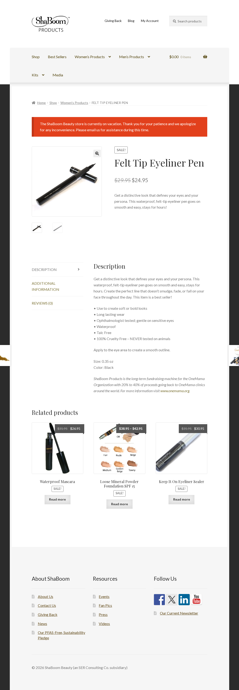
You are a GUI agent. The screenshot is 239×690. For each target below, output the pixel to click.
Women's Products (74, 103)
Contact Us (47, 605)
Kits (35, 75)
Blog (131, 21)
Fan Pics (105, 605)
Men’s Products (131, 56)
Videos (104, 623)
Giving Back (113, 21)
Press (103, 614)
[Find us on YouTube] (196, 599)
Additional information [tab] (45, 286)
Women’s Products (90, 56)
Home (41, 103)
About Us (45, 596)
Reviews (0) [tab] (42, 303)
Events (104, 596)
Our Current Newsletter (179, 613)
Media (58, 75)
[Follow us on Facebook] (159, 599)
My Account (150, 21)
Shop (36, 56)
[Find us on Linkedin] (184, 599)
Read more (57, 499)
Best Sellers (57, 56)
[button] (97, 153)
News (42, 623)
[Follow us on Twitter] (171, 599)
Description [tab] (44, 269)
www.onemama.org (174, 390)
